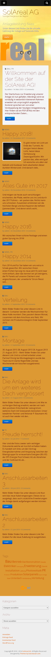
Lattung (23, 571)
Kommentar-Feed (8, 640)
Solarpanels (30, 574)
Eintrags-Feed (7, 637)
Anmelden (6, 634)
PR (12, 69)
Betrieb (17, 562)
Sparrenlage (43, 575)
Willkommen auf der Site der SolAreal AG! (25, 79)
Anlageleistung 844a (18, 24)
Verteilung (14, 300)
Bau (8, 69)
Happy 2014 (16, 256)
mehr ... (7, 37)
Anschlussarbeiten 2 (25, 522)
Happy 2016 (16, 226)
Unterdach (16, 578)
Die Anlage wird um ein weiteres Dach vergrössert (23, 387)
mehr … (10, 118)
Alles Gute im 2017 (24, 185)
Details (43, 562)
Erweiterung (32, 566)
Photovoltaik (34, 570)
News (6, 129)
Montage (13, 341)
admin (9, 89)
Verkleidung (26, 578)
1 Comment (25, 439)
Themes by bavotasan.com (30, 653)
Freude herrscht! (22, 434)
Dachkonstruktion (31, 561)
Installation (12, 570)
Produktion (16, 574)
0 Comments (29, 89)
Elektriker (10, 566)
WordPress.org (8, 643)
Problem (7, 575)
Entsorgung (20, 566)
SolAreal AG (20, 12)
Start (9, 578)
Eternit (44, 566)
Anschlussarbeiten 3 (25, 481)
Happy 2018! (17, 134)
